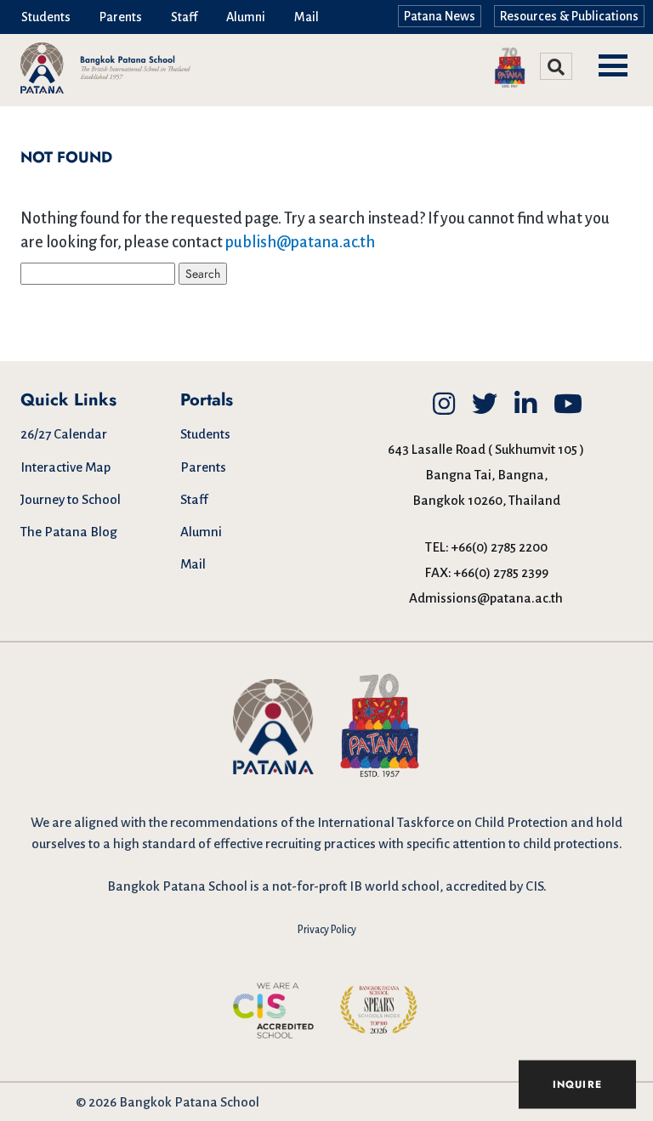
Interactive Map (65, 467)
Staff (184, 17)
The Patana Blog (68, 531)
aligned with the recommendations (176, 822)
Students (46, 17)
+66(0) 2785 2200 (499, 547)
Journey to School (70, 499)
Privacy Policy (327, 930)
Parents (120, 17)
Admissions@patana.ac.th (486, 598)
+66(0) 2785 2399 (501, 572)
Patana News (439, 16)
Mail (306, 17)
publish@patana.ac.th (300, 242)
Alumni (245, 17)
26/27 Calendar (63, 434)
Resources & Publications (569, 16)
